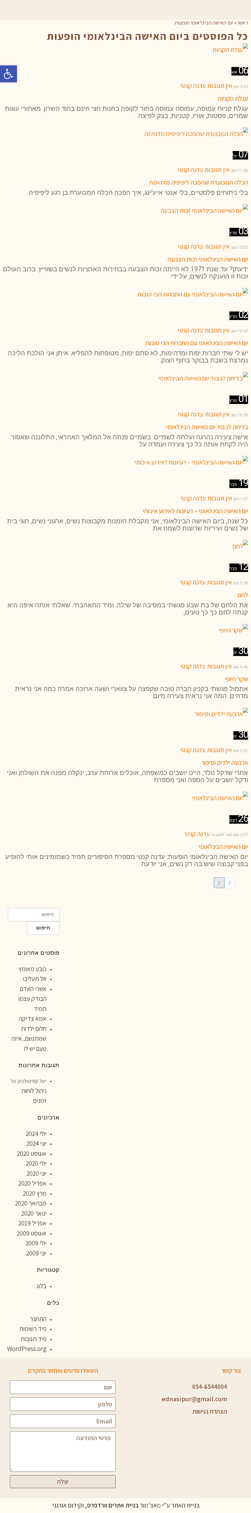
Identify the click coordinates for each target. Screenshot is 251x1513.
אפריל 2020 (32, 1183)
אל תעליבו (34, 978)
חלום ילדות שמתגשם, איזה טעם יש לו (28, 1038)
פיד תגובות (33, 1339)
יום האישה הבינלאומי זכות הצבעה (208, 259)
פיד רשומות (32, 1328)
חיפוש (43, 928)
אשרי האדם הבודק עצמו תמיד (32, 998)
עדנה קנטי (193, 85)
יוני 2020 (36, 1173)
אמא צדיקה (32, 1018)
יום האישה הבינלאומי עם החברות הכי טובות (197, 343)
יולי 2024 (36, 1133)
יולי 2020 (36, 1163)
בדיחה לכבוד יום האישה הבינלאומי (207, 427)
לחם (243, 595)
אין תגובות (219, 85)
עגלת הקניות (233, 98)
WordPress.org (26, 1348)
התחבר (38, 1319)
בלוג (41, 1286)
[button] (8, 73)
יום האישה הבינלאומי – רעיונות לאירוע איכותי (195, 511)
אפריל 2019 (32, 1223)
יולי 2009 (35, 1243)
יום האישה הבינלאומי (223, 846)
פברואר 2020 (30, 1203)
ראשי (243, 22)
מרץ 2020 (34, 1193)
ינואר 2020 (33, 1213)
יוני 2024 (36, 1143)
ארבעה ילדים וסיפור (224, 762)
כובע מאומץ (32, 969)
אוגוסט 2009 (31, 1233)
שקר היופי (236, 679)
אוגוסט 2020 (31, 1153)
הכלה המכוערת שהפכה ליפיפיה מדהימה (198, 182)
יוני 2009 (36, 1253)
